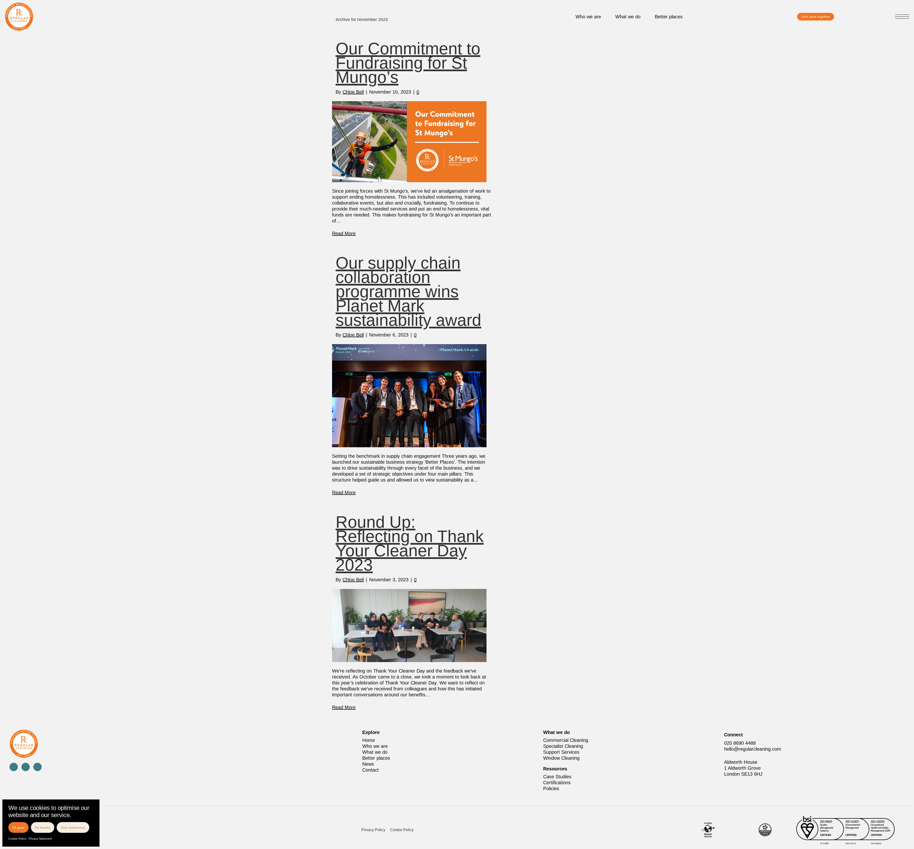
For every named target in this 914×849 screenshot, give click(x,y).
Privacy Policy (373, 830)
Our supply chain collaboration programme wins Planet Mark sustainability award (408, 291)
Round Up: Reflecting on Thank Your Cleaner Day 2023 (410, 543)
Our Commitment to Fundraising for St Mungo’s (408, 62)
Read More (344, 233)
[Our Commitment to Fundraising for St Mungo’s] (409, 141)
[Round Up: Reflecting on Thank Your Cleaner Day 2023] (409, 625)
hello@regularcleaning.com (752, 749)
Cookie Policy (17, 838)
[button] (902, 17)
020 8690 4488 (740, 743)
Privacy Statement (40, 838)
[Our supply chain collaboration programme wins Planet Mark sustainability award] (409, 395)
